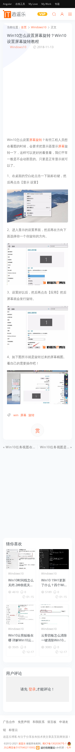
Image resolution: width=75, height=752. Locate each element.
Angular (7, 4)
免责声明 (24, 722)
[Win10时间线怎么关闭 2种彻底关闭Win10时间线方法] (21, 559)
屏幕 (32, 140)
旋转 (39, 140)
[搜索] (54, 14)
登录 (32, 689)
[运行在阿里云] (45, 747)
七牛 (68, 747)
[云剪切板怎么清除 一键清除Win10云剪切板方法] (54, 614)
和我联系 (39, 722)
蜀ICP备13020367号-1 (54, 743)
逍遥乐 (22, 743)
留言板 (51, 722)
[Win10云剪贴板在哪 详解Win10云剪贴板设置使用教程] (21, 614)
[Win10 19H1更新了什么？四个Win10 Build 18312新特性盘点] (54, 559)
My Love (33, 4)
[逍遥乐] (15, 14)
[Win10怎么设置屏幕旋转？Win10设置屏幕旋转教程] (37, 205)
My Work (46, 4)
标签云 (13, 730)
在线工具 (20, 4)
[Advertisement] (37, 93)
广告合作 (9, 722)
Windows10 (18, 47)
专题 (57, 4)
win (15, 415)
